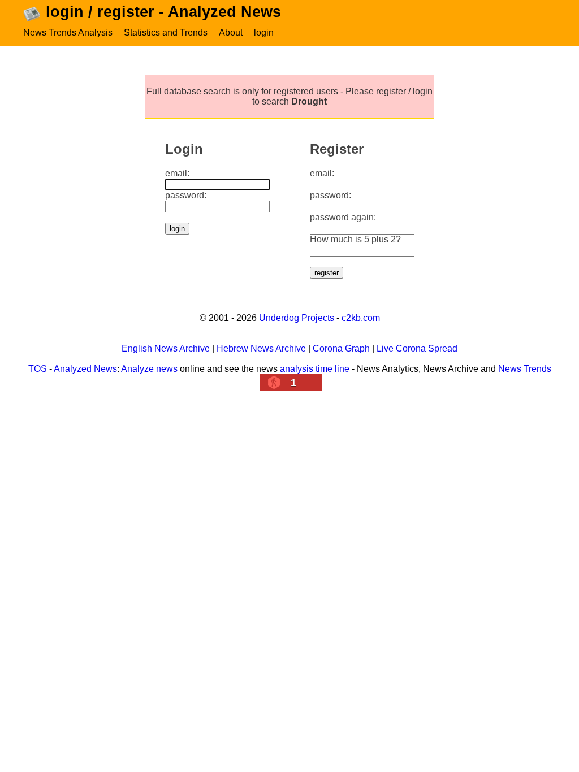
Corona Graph (341, 348)
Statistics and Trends (166, 32)
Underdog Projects (296, 318)
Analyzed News (85, 369)
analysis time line (314, 369)
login (264, 32)
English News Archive (166, 348)
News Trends (524, 369)
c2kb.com (361, 318)
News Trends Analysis (68, 32)
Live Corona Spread (417, 348)
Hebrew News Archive (261, 348)
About (231, 32)
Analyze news (149, 369)
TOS (37, 369)
